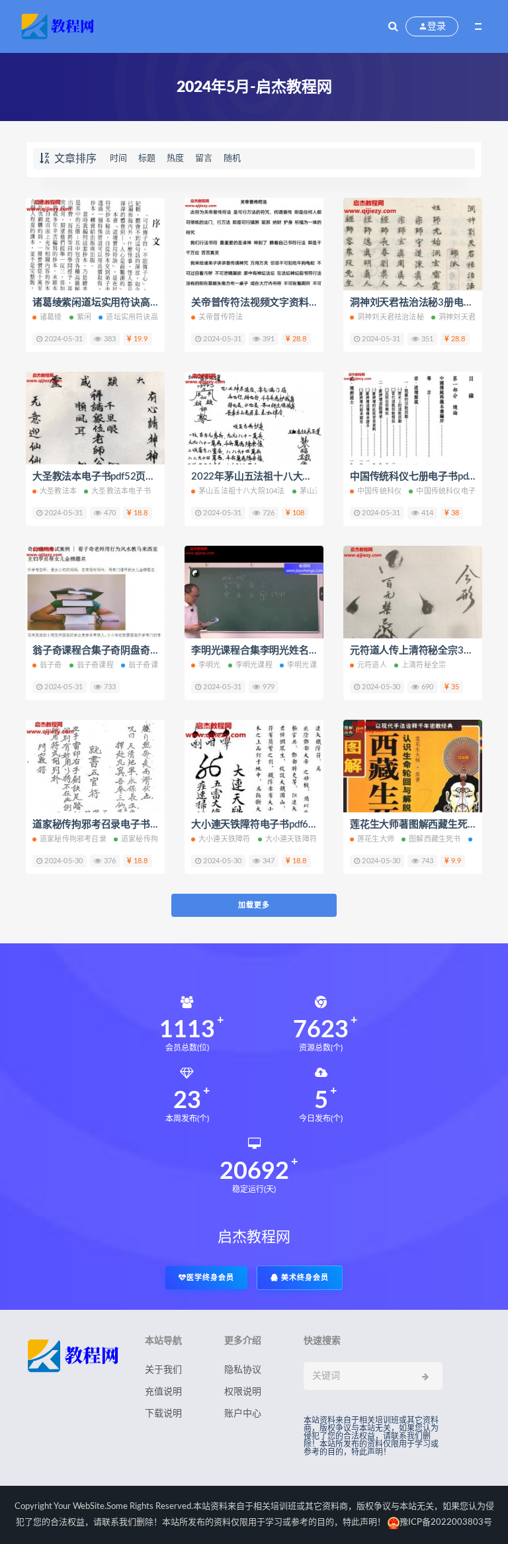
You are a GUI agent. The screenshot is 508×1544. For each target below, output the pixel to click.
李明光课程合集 (313, 665)
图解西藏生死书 (434, 839)
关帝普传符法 (220, 317)
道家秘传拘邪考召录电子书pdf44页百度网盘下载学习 (147, 825)
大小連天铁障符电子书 (302, 839)
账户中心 (242, 1413)
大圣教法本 (58, 491)
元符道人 (372, 665)
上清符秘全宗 (424, 665)
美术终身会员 (303, 1277)
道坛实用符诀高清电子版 (146, 317)
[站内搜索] (393, 26)
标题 (146, 158)
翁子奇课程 (95, 665)
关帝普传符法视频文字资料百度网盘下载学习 (289, 303)
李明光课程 (254, 665)
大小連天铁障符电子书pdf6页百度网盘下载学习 (293, 825)
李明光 (209, 665)
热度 (175, 158)
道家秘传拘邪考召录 (73, 839)
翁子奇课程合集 (154, 665)
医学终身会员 (210, 1277)
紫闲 (84, 317)
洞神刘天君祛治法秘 (390, 317)
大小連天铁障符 (224, 839)
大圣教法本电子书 (121, 491)
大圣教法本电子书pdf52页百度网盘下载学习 (128, 477)
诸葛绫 (51, 317)
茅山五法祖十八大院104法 (241, 491)
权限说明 (242, 1391)
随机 (232, 158)
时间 (118, 158)
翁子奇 (51, 665)
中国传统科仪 (379, 491)
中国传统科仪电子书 (449, 491)
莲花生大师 (375, 839)
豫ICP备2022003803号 (446, 1522)
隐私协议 (242, 1370)
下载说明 (163, 1413)
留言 (203, 158)
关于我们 (163, 1370)
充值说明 (163, 1391)
